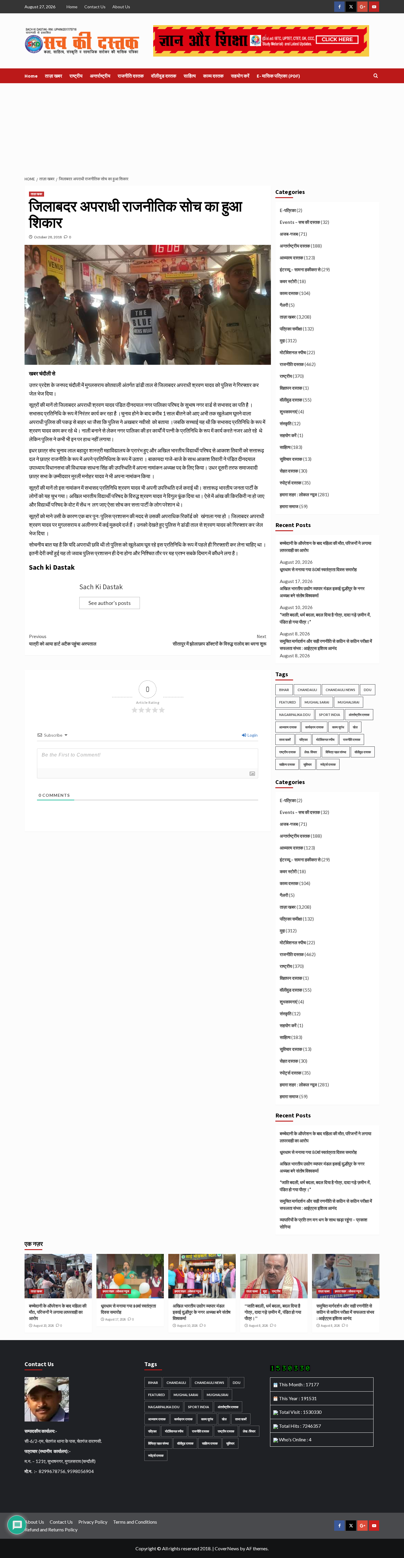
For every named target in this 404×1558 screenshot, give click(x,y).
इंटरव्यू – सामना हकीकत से (300, 269)
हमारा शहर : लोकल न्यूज (298, 494)
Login (252, 735)
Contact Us (95, 6)
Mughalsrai (348, 702)
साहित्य (190, 76)
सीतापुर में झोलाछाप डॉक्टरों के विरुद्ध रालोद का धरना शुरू (219, 640)
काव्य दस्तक (213, 76)
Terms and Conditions (135, 1522)
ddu (367, 690)
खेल (355, 727)
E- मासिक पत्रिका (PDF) (278, 76)
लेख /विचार (310, 752)
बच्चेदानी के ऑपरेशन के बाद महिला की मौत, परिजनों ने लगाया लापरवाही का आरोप (325, 546)
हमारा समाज (289, 506)
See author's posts (109, 603)
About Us (121, 6)
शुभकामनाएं (289, 411)
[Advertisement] (202, 127)
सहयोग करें (240, 76)
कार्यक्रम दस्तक (314, 727)
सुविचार (307, 764)
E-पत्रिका (288, 210)
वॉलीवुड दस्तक (163, 76)
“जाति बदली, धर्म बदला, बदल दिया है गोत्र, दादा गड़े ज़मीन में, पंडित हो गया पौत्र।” (325, 618)
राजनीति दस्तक (131, 76)
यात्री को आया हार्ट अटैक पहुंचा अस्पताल (62, 640)
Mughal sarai (317, 702)
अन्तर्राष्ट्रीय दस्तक (295, 245)
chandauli (307, 690)
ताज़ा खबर (53, 76)
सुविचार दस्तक (291, 459)
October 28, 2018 (48, 237)
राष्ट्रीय (76, 76)
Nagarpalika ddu (295, 715)
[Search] (375, 76)
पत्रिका (303, 739)
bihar (284, 690)
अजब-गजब (289, 234)
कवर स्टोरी (288, 281)
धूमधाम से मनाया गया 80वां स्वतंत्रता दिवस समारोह (318, 569)
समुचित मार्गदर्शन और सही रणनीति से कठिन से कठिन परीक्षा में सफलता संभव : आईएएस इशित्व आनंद (326, 644)
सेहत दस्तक (289, 470)
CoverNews (227, 1548)
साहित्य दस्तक (287, 764)
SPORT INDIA (329, 715)
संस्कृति (285, 423)
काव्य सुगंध (338, 727)
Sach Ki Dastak (101, 586)
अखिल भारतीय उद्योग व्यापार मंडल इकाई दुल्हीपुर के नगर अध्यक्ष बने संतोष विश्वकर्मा (322, 592)
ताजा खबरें (285, 739)
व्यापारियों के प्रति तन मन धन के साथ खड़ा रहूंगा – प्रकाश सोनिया (323, 1223)
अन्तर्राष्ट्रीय (100, 76)
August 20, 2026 (43, 1326)
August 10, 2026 (187, 1326)
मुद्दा (282, 340)
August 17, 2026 (115, 1319)
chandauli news (340, 690)
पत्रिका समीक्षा (291, 328)
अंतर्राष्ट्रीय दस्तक (359, 715)
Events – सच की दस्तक (300, 222)
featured (287, 702)
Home (72, 6)
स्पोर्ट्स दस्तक (290, 482)
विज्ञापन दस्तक (291, 388)
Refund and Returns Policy (51, 1529)
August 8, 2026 (258, 1326)
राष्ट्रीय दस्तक (287, 752)
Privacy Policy (92, 1522)
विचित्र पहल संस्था (336, 752)
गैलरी (284, 305)
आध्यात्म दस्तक (291, 257)
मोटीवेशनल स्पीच (293, 352)
